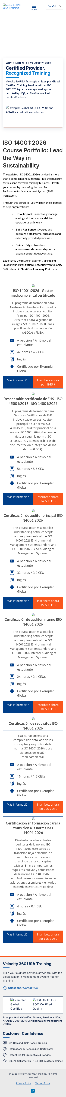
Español (52, 6)
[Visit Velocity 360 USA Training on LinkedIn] (33, 1090)
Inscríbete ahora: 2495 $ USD (48, 499)
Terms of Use (42, 1083)
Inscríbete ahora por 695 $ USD (48, 936)
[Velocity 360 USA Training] (14, 6)
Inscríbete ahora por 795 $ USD (48, 807)
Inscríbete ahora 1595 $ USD (48, 603)
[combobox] (54, 6)
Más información (18, 380)
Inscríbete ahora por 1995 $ (48, 382)
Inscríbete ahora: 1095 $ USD (48, 707)
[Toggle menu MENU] (34, 6)
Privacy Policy (23, 1083)
